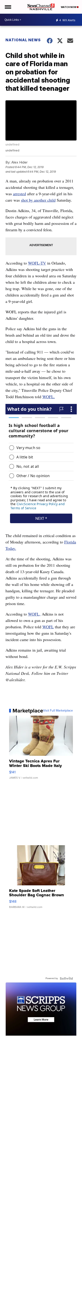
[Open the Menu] (7, 7)
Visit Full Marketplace (58, 710)
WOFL (48, 626)
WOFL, (34, 614)
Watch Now (69, 7)
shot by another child (38, 200)
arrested (19, 193)
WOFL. (48, 396)
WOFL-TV (37, 263)
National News (23, 40)
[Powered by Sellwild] (66, 978)
